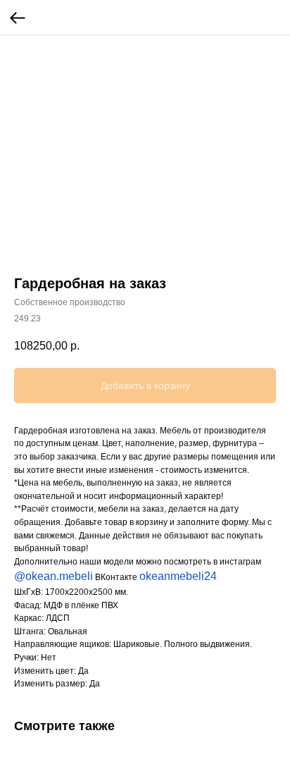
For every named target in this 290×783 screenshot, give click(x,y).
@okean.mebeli (53, 576)
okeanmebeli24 (178, 576)
